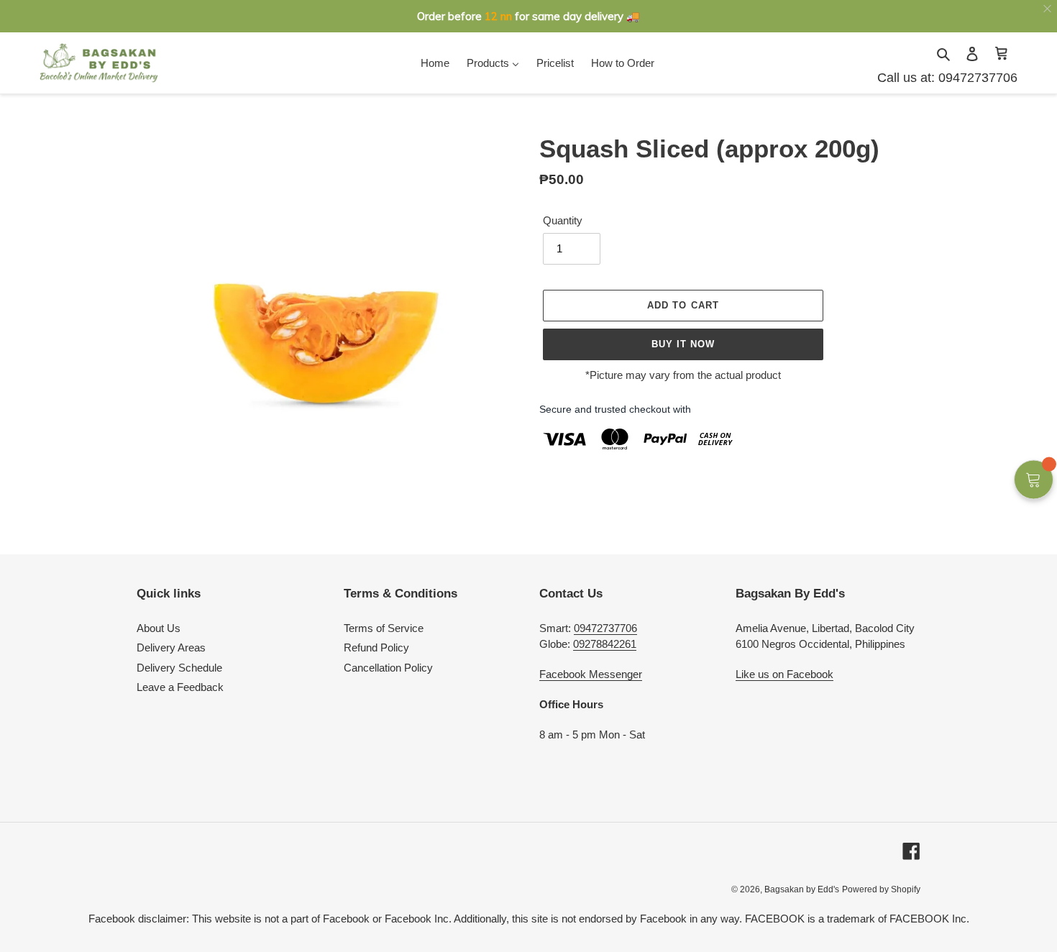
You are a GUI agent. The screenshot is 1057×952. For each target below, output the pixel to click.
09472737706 (976, 77)
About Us (158, 628)
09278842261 (604, 644)
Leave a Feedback (180, 687)
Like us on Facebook (784, 674)
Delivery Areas (171, 647)
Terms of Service (384, 628)
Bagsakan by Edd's (801, 889)
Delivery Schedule (179, 668)
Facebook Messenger (590, 674)
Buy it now (683, 344)
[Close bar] (1048, 9)
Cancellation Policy (388, 668)
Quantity (562, 220)
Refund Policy (376, 647)
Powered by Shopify (881, 889)
